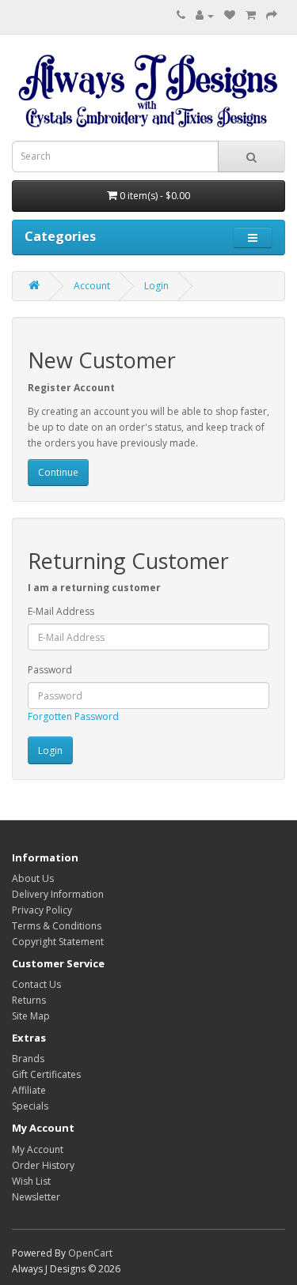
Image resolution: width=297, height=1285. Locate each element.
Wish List (31, 1181)
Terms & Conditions (56, 926)
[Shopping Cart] (251, 15)
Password (50, 669)
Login (156, 285)
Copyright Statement (58, 941)
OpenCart (90, 1253)
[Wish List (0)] (229, 15)
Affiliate (29, 1090)
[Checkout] (271, 15)
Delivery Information (58, 894)
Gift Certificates (46, 1074)
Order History (43, 1165)
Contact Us (36, 984)
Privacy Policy (42, 910)
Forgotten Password (73, 716)
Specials (30, 1106)
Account (92, 285)
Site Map (31, 1016)
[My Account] (205, 15)
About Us (33, 878)
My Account (37, 1149)
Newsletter (36, 1197)
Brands (28, 1058)
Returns (29, 1000)
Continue (58, 472)
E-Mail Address (61, 611)
